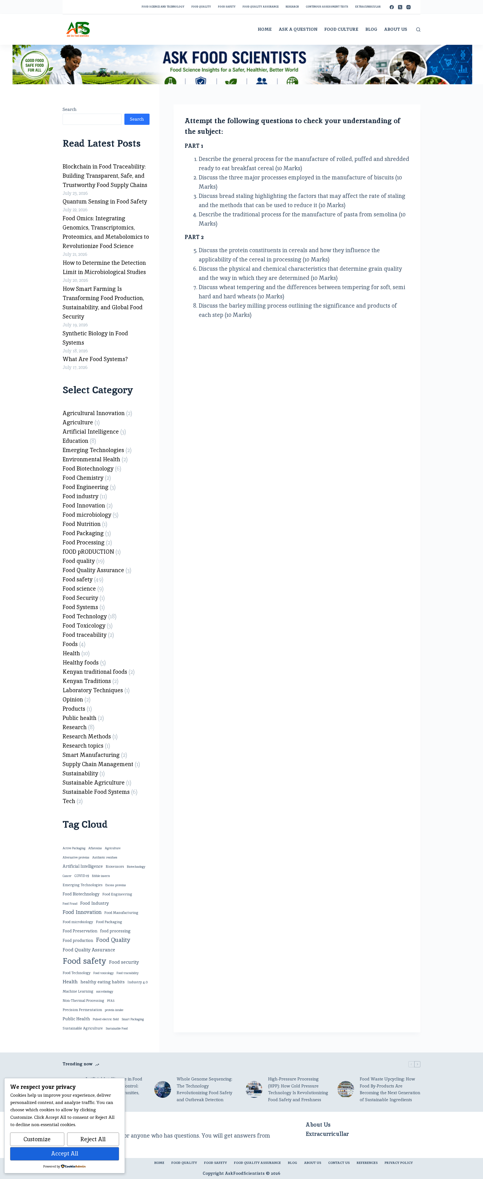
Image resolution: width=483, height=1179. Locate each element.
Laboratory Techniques (93, 690)
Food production (78, 940)
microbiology (104, 991)
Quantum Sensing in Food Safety (105, 201)
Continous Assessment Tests (327, 6)
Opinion (73, 699)
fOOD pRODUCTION (88, 551)
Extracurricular (368, 6)
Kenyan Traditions (87, 681)
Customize (37, 1139)
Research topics (83, 745)
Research (292, 6)
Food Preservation (80, 931)
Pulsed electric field (106, 1019)
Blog (371, 29)
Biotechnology (136, 867)
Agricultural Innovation (94, 413)
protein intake (114, 1010)
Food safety (227, 6)
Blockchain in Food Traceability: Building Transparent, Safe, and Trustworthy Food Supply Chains (105, 176)
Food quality (79, 561)
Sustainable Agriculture (94, 782)
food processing (115, 931)
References (367, 1163)
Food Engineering (85, 487)
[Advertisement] (297, 363)
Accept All (64, 1153)
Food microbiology (87, 514)
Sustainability (80, 773)
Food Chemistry (83, 477)
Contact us (339, 1163)
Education (75, 441)
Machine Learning (78, 991)
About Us (395, 29)
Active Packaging (74, 848)
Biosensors (115, 866)
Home (265, 29)
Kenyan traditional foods (95, 671)
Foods (70, 644)
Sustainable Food (117, 1028)
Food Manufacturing (121, 912)
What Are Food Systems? (95, 359)
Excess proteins (115, 885)
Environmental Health (91, 459)
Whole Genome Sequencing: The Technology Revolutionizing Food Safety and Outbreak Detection (204, 1089)
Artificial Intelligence (91, 431)
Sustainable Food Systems (96, 792)
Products (74, 708)
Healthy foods (81, 662)
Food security (124, 962)
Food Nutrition (82, 524)
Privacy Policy (399, 1163)
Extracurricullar (327, 1134)
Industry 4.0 (137, 982)
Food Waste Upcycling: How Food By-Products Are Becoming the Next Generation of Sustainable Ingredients (390, 1089)
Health (71, 653)
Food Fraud (70, 904)
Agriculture (78, 422)
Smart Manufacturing (91, 755)
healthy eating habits (102, 982)
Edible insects (101, 876)
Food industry (80, 496)
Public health (79, 718)
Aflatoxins (95, 848)
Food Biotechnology (88, 468)
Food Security (80, 598)
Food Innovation (84, 505)
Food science (79, 588)
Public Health (76, 1019)
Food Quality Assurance (261, 6)
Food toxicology (103, 973)
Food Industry (94, 903)
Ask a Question (298, 29)
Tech (69, 801)
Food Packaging (83, 533)
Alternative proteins (76, 857)
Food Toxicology (84, 625)
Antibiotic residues (104, 857)
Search (70, 109)
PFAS (110, 1001)
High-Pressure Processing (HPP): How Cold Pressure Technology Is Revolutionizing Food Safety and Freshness (298, 1089)
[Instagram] (408, 7)
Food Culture (341, 29)
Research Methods (87, 736)
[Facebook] (392, 7)
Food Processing (84, 542)
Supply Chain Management (98, 764)
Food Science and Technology (163, 6)
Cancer (67, 876)
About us (312, 1163)
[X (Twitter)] (400, 7)
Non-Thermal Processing (83, 1000)
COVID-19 (81, 875)
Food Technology (85, 616)
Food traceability (84, 634)
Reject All (93, 1139)
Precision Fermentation (82, 1009)
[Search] (418, 29)
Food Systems (80, 607)
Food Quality (201, 6)
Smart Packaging (133, 1019)
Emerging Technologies (93, 450)
